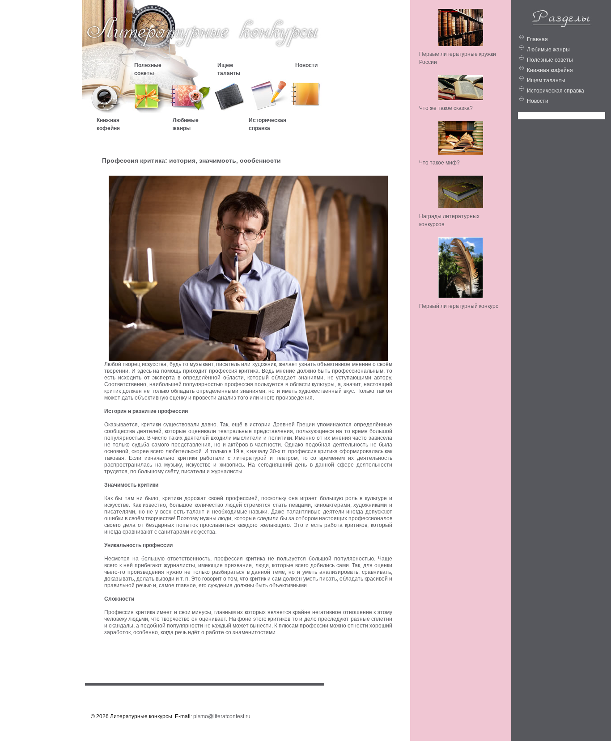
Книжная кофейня (550, 70)
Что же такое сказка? (446, 108)
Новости (537, 101)
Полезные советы (550, 60)
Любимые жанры (548, 49)
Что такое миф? (439, 163)
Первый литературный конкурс (458, 306)
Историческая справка (555, 91)
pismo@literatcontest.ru (221, 716)
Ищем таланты (546, 80)
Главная (537, 39)
